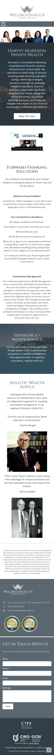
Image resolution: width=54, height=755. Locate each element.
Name (5, 659)
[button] (3, 24)
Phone (6, 668)
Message (7, 688)
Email (5, 678)
